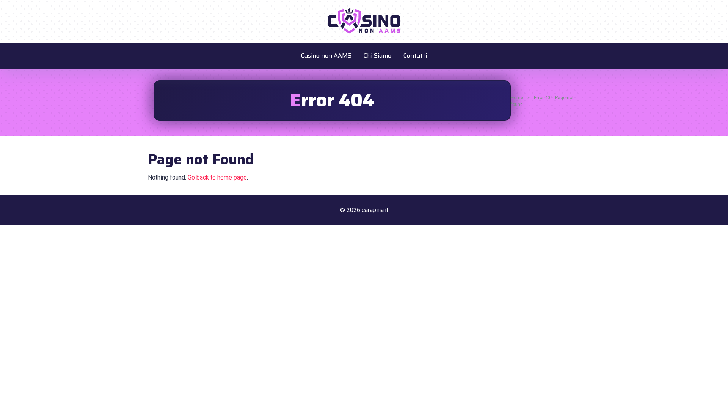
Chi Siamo (377, 55)
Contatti (415, 55)
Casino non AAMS (326, 55)
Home (517, 97)
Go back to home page (217, 177)
